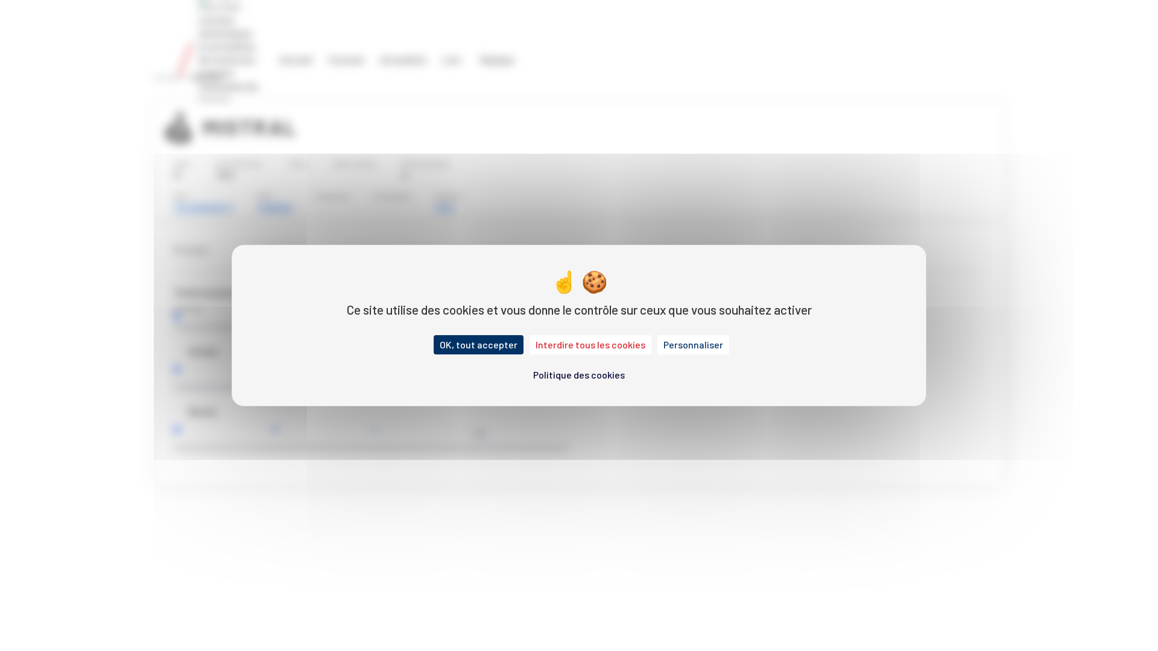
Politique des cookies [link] (579, 374)
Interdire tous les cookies (590, 344)
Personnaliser (693, 344)
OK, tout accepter (478, 344)
